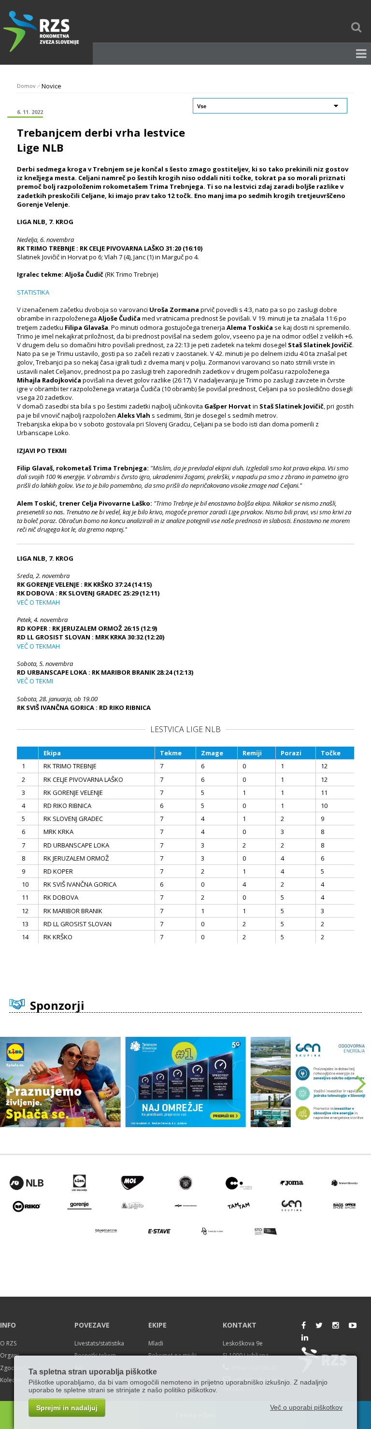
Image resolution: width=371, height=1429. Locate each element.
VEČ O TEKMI (35, 681)
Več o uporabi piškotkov (306, 1407)
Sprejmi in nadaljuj (67, 1408)
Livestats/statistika (99, 1343)
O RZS (8, 1343)
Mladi (155, 1343)
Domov (26, 85)
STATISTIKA (33, 292)
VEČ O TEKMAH (38, 602)
